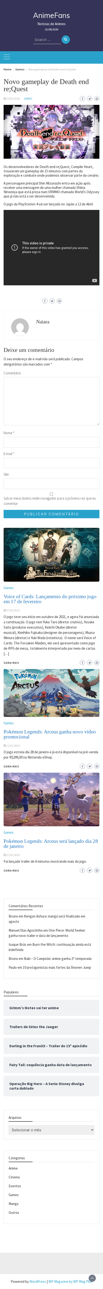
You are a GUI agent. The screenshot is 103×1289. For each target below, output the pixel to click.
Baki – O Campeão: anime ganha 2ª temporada (58, 958)
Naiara (42, 322)
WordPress (37, 1281)
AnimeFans (51, 15)
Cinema (14, 1177)
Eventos (15, 1186)
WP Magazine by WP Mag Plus (70, 1281)
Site (6, 474)
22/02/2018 (13, 98)
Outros (14, 1212)
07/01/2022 (13, 855)
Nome (9, 433)
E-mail (9, 453)
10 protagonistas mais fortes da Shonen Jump (57, 967)
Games (28, 98)
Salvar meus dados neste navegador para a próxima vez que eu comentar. (50, 501)
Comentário (12, 373)
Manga (13, 1203)
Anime (13, 1168)
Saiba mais (11, 870)
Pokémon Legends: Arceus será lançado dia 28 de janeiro (51, 843)
